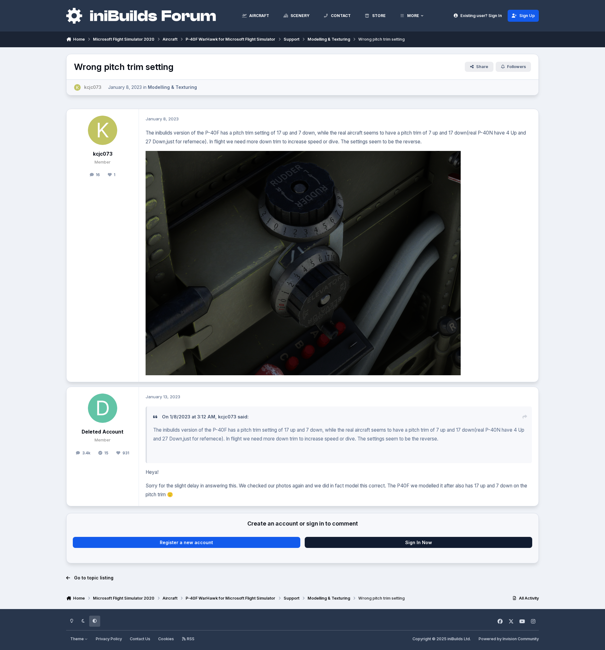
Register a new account (186, 542)
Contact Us (140, 638)
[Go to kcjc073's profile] (77, 87)
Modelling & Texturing (172, 87)
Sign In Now (418, 542)
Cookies (166, 638)
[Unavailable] (303, 155)
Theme (77, 638)
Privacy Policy (109, 638)
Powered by (509, 638)
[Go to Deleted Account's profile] (103, 408)
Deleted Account (103, 432)
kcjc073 (102, 154)
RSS (190, 638)
